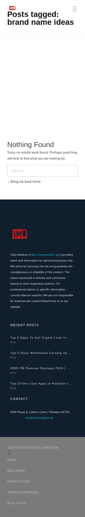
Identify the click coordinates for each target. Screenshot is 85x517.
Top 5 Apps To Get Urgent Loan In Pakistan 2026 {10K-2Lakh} (41, 337)
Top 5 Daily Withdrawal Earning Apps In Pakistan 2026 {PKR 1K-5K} (41, 353)
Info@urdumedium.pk (39, 417)
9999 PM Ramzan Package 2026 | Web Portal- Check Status (41, 368)
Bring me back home (26, 181)
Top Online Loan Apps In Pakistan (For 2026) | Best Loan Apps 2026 (41, 383)
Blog (13, 342)
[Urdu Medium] (24, 8)
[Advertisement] (42, 82)
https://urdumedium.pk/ (45, 254)
